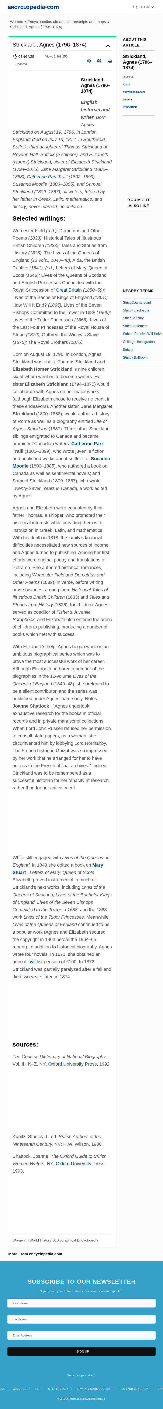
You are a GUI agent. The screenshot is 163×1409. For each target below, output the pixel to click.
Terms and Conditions (134, 1389)
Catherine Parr (42, 176)
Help (37, 1389)
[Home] (33, 7)
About (134, 92)
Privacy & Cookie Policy (93, 1389)
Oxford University (66, 1064)
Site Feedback (58, 1389)
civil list (35, 961)
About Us (19, 1389)
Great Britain (69, 290)
